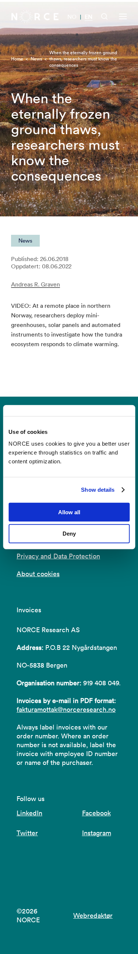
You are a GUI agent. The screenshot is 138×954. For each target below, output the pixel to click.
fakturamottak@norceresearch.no (66, 709)
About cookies (38, 574)
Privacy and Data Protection (58, 556)
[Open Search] (104, 16)
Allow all (69, 512)
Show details (97, 490)
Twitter (27, 833)
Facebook (96, 813)
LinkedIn (29, 813)
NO (72, 16)
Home (17, 59)
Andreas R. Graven (35, 284)
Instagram (96, 833)
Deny (69, 533)
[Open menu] (123, 17)
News (36, 59)
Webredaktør (93, 915)
